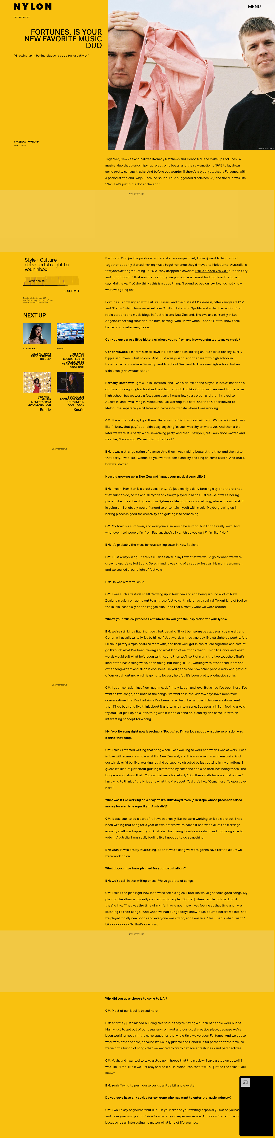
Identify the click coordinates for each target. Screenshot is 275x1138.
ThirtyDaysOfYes (178, 800)
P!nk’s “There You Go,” (211, 271)
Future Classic (159, 302)
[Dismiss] (269, 1079)
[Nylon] (32, 6)
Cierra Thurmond (28, 141)
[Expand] (244, 1079)
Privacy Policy (42, 302)
